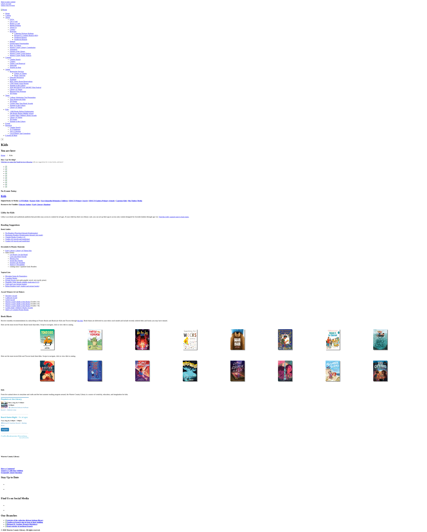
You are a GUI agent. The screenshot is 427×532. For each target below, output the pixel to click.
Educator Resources (17, 77)
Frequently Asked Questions (11, 473)
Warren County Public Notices (20, 55)
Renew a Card (15, 23)
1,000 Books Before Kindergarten (22, 111)
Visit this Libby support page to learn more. (174, 217)
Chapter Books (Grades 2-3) (15, 237)
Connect (8, 57)
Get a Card (13, 21)
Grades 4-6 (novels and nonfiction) (17, 239)
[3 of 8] (142, 339)
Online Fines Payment (8, 5)
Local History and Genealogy (20, 133)
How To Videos (15, 45)
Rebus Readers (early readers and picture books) (22, 286)
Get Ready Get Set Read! (19, 255)
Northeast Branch (20, 37)
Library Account (6, 4)
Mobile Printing (15, 25)
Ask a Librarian (15, 131)
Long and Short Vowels (18, 257)
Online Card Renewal (17, 63)
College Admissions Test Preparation (23, 97)
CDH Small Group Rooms (19, 83)
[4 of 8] (190, 339)
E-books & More (11, 135)
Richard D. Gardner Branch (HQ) (26, 35)
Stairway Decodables (17, 265)
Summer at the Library (18, 85)
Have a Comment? (8, 469)
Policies (12, 41)
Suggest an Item (15, 67)
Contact (12, 29)
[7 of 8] (332, 339)
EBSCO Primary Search (78, 201)
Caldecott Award (11, 298)
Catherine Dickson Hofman (24, 33)
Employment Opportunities (19, 43)
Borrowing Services (17, 71)
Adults (7, 69)
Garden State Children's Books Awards (19, 308)
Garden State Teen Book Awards (21, 103)
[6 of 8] (285, 339)
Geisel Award (10, 300)
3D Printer (13, 93)
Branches (13, 31)
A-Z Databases (15, 129)
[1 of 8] (47, 339)
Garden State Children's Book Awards (23, 115)
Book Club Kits (19, 75)
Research (8, 125)
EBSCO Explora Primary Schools (102, 201)
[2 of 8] (94, 339)
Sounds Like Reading (17, 263)
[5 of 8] (237, 339)
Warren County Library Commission (22, 47)
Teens (7, 95)
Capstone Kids (121, 201)
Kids (7, 109)
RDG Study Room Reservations (21, 81)
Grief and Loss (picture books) (16, 284)
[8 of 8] (380, 339)
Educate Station (25, 204)
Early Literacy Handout (41, 204)
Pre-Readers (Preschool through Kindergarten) (21, 233)
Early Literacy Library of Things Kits (18, 251)
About (7, 17)
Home (7, 13)
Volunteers (13, 49)
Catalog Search (15, 59)
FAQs (12, 19)
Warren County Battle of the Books (17, 302)
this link (80, 321)
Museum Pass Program (18, 91)
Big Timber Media (135, 201)
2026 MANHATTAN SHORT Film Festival (25, 87)
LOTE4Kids (23, 201)
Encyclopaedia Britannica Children (54, 201)
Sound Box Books (16, 261)
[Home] (4, 10)
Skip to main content (8, 2)
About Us (13, 27)
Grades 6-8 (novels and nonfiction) (17, 241)
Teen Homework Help (18, 99)
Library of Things (20, 73)
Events (7, 123)
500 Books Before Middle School (21, 113)
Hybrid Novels (10, 280)
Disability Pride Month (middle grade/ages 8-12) (22, 282)
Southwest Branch (20, 39)
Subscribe (13, 65)
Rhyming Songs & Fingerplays (16, 276)
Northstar (13, 79)
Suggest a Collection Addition (12, 471)
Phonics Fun (14, 259)
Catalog (8, 15)
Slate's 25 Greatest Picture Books (17, 310)
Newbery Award (11, 296)
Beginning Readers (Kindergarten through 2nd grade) (24, 235)
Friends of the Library (17, 51)
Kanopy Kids (35, 201)
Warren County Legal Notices (20, 53)
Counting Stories (11, 278)
